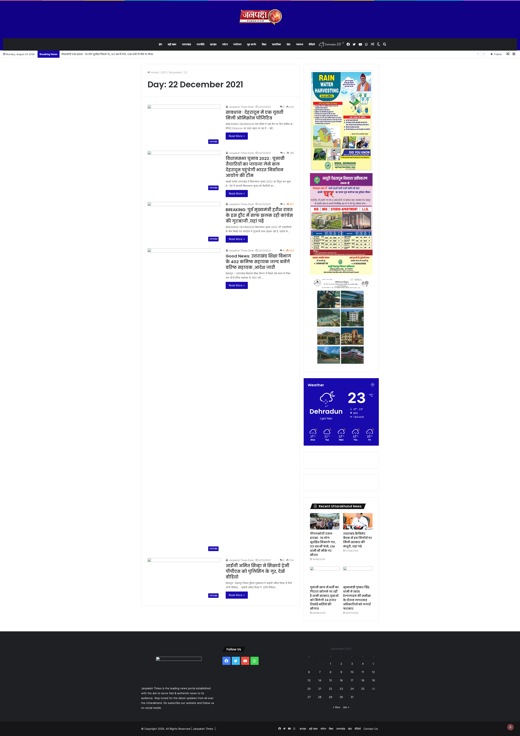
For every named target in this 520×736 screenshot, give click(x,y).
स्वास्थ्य (299, 44)
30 (341, 697)
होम (160, 44)
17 (352, 680)
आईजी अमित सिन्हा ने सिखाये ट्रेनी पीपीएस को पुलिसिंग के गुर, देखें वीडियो (257, 571)
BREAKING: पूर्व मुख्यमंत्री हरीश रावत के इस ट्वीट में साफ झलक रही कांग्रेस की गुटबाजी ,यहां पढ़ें (259, 215)
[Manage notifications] (510, 727)
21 (319, 688)
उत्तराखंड (186, 44)
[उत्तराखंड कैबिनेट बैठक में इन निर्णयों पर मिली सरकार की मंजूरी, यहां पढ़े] (358, 521)
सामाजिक (276, 44)
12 (373, 672)
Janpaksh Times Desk (241, 106)
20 (309, 688)
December (175, 72)
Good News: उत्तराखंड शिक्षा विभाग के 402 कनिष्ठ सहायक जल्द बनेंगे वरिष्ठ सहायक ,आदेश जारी (258, 261)
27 (309, 697)
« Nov (336, 707)
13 (309, 680)
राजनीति (200, 44)
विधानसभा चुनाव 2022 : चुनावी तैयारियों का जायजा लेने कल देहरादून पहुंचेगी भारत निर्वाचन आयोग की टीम (255, 167)
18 (362, 680)
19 (373, 680)
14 (319, 680)
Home (154, 72)
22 (330, 688)
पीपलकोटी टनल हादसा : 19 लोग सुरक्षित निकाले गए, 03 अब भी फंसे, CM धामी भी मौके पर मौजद (323, 544)
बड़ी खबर (172, 44)
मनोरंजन (237, 44)
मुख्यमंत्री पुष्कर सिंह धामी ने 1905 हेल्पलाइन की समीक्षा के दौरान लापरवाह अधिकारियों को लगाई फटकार (357, 598)
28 (319, 697)
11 (363, 672)
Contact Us (371, 728)
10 (352, 672)
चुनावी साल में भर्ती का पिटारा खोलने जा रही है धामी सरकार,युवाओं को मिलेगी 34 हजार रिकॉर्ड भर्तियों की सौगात (324, 598)
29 (330, 697)
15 (330, 680)
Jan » (346, 707)
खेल (288, 44)
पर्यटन (225, 44)
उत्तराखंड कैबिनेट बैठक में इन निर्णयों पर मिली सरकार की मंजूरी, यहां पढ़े (94, 54)
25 (362, 688)
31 (352, 697)
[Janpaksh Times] (260, 17)
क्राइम (213, 44)
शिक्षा (264, 44)
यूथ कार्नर (251, 44)
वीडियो (312, 44)
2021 (163, 72)
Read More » (237, 136)
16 (341, 680)
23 (341, 688)
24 (352, 688)
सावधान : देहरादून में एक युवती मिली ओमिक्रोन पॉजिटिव (254, 115)
